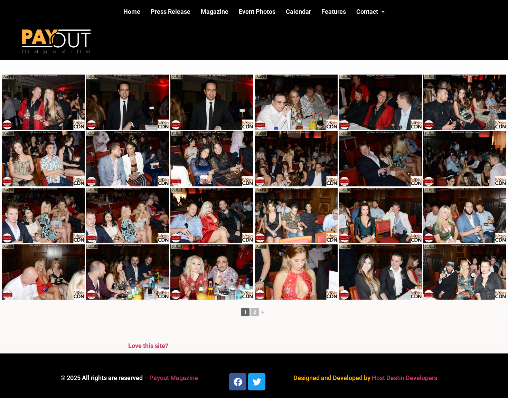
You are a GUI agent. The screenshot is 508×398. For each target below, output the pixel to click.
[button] (370, 11)
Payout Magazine (173, 377)
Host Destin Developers (404, 377)
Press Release (170, 11)
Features (333, 11)
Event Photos (257, 11)
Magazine (214, 11)
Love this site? (148, 345)
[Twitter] (256, 381)
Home (131, 11)
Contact (367, 11)
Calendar (298, 11)
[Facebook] (237, 381)
